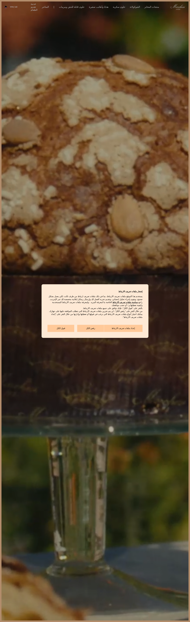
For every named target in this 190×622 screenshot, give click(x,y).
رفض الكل (90, 328)
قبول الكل (61, 328)
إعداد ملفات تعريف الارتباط (123, 328)
